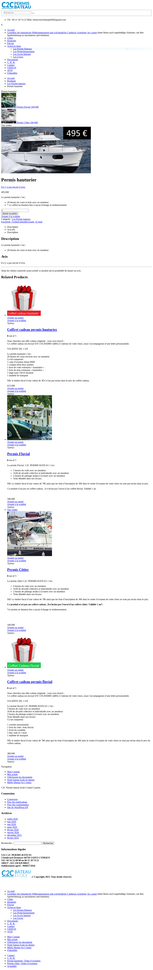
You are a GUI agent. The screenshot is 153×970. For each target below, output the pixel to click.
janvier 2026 (13, 832)
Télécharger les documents (19, 777)
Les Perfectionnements (24, 51)
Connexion (12, 799)
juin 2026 (11, 821)
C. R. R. (11, 62)
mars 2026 (12, 827)
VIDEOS (11, 67)
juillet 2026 (12, 819)
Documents (12, 59)
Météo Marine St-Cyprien (19, 782)
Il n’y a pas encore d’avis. (13, 187)
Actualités (12, 966)
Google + (31, 222)
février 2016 (13, 838)
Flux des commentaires (18, 804)
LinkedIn (22, 222)
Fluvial (10, 43)
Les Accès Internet (22, 54)
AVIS (10, 70)
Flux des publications (17, 802)
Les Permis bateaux (21, 219)
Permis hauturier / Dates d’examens (23, 961)
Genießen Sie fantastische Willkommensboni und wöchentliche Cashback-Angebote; (47, 32)
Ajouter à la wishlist (10, 216)
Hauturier (11, 40)
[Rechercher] (33, 13)
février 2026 (13, 829)
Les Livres (18, 57)
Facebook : (6, 222)
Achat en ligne (14, 46)
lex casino (92, 32)
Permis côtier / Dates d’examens (22, 963)
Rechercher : (7, 843)
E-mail (39, 222)
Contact (10, 65)
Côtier (10, 38)
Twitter (15, 222)
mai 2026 (11, 824)
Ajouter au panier (9, 213)
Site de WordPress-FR (17, 807)
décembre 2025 (14, 835)
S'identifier (12, 73)
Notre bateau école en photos (21, 780)
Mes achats (12, 774)
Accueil (10, 30)
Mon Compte (13, 771)
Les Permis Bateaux (22, 49)
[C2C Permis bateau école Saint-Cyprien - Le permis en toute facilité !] (16, 8)
